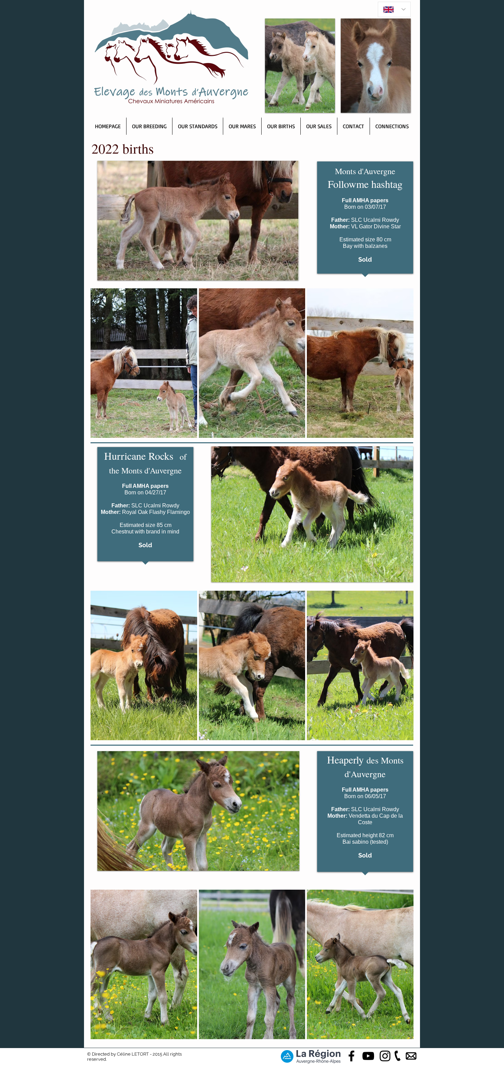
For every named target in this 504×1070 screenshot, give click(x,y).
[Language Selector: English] (394, 9)
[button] (144, 363)
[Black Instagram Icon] (385, 1056)
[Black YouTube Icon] (368, 1056)
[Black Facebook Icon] (351, 1056)
